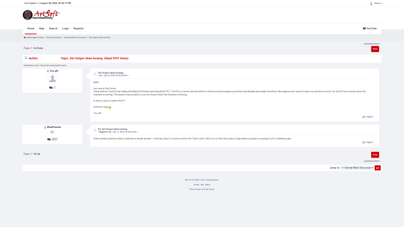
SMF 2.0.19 (189, 180)
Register (79, 28)
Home (30, 28)
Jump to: (335, 167)
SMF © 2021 (200, 180)
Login (65, 28)
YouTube (371, 28)
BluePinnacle (54, 127)
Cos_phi (54, 71)
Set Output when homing (110, 73)
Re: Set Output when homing (112, 129)
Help (41, 28)
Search (53, 28)
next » (377, 43)
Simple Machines (212, 180)
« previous (368, 43)
